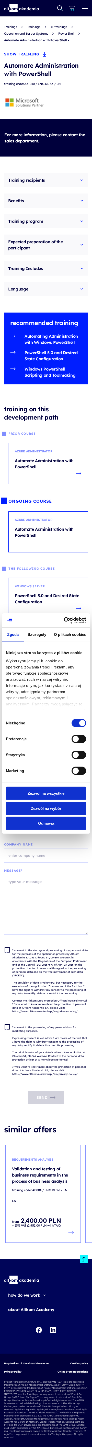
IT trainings (59, 27)
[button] (21, 8)
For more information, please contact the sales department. (44, 137)
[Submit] (59, 8)
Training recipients (26, 180)
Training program (25, 221)
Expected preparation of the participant (35, 244)
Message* (13, 870)
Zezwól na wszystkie (46, 793)
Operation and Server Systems (26, 33)
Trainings (10, 27)
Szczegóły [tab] (37, 634)
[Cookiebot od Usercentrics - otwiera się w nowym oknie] (65, 620)
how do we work (24, 1295)
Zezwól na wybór (46, 808)
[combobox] (60, 8)
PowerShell (66, 33)
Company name (18, 844)
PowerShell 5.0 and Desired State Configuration (51, 355)
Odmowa (46, 823)
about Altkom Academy (31, 1309)
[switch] (79, 739)
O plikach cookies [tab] (70, 634)
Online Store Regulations (72, 1371)
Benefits (16, 200)
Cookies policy (79, 1363)
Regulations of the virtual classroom (26, 1363)
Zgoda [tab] (13, 634)
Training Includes (25, 268)
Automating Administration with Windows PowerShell (51, 339)
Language (18, 289)
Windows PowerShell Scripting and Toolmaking (50, 372)
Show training (21, 54)
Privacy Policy (12, 1371)
